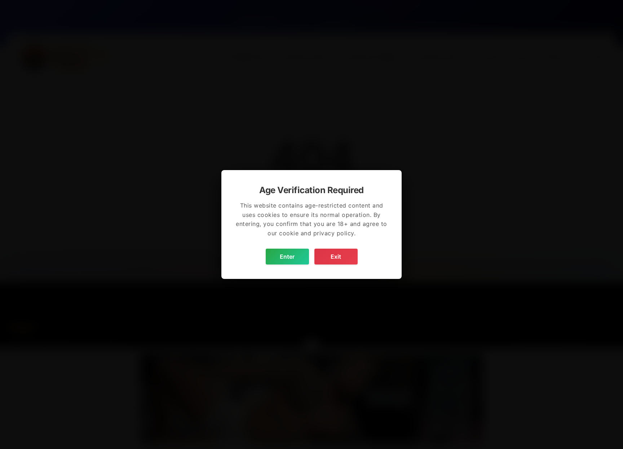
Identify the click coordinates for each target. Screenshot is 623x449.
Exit (336, 256)
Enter (287, 256)
